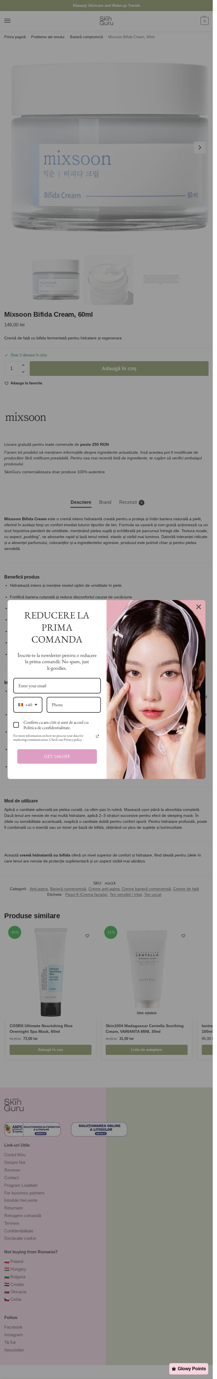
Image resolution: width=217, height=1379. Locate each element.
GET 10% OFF (57, 756)
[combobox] (27, 704)
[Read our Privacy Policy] (97, 736)
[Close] (198, 607)
